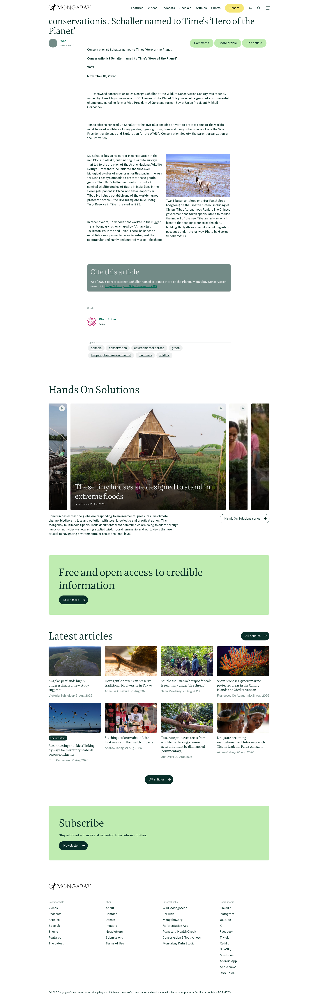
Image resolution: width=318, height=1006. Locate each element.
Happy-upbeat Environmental (111, 355)
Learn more (71, 600)
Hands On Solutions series (242, 518)
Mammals (145, 355)
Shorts (216, 8)
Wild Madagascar (175, 908)
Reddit (224, 943)
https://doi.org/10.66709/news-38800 (131, 286)
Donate (234, 8)
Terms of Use (115, 943)
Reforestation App (175, 926)
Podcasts (168, 8)
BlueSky (225, 949)
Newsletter (71, 845)
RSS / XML (227, 973)
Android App (228, 961)
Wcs (63, 41)
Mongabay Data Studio (179, 943)
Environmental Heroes (149, 348)
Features (137, 8)
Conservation (118, 348)
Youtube (225, 920)
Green (176, 348)
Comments (201, 43)
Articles (201, 8)
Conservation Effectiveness (182, 937)
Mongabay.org (173, 920)
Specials (185, 8)
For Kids (168, 914)
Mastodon (227, 955)
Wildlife (164, 355)
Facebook (226, 931)
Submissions (114, 937)
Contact (111, 914)
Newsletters (114, 931)
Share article (228, 43)
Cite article (254, 43)
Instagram (227, 914)
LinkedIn (225, 908)
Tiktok (224, 937)
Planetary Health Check (179, 931)
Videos (152, 8)
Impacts (111, 926)
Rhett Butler (107, 319)
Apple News (228, 967)
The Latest (56, 943)
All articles (253, 636)
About (110, 908)
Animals (96, 348)
